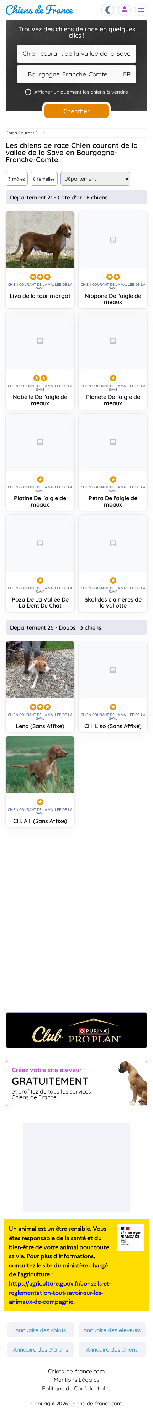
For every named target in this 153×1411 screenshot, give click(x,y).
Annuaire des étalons (40, 1349)
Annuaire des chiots (40, 1329)
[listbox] (127, 74)
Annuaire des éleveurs (112, 1329)
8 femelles (44, 179)
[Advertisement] (76, 923)
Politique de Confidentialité (76, 1388)
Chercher (76, 111)
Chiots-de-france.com (76, 1371)
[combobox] (76, 54)
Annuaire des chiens (112, 1349)
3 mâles (16, 179)
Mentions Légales (77, 1379)
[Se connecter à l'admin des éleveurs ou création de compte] (124, 10)
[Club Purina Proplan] (76, 1030)
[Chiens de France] (40, 10)
